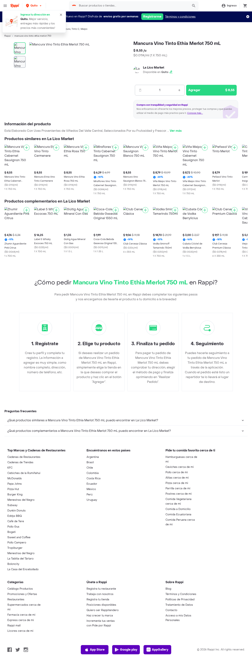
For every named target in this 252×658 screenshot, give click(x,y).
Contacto (171, 610)
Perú (89, 494)
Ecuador (92, 484)
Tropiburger (15, 548)
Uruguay (92, 500)
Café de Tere (15, 521)
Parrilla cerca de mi (177, 488)
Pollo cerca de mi (176, 472)
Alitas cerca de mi (177, 478)
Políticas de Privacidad (179, 599)
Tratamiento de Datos (179, 605)
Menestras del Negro (20, 500)
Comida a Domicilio (178, 509)
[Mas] (179, 90)
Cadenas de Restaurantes (23, 457)
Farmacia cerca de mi (21, 615)
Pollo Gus (13, 526)
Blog (168, 589)
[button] (34, 5)
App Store (97, 650)
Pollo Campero (16, 542)
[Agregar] (27, 148)
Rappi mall (13, 625)
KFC (10, 468)
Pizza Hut (13, 489)
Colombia (93, 473)
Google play (128, 650)
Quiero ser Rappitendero (103, 610)
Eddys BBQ (14, 516)
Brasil (90, 462)
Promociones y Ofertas (22, 594)
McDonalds (14, 478)
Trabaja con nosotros (100, 594)
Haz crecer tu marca (100, 615)
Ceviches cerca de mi (179, 467)
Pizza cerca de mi (176, 483)
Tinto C (76, 29)
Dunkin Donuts (16, 510)
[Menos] (140, 90)
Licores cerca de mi (20, 631)
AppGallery (160, 650)
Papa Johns (14, 484)
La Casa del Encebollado (23, 569)
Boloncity (13, 564)
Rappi (7, 35)
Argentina (93, 457)
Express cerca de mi (20, 620)
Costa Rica (94, 478)
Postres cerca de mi (178, 494)
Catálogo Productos (20, 589)
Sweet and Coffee (18, 537)
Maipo (84, 29)
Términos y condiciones (180, 16)
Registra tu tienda (98, 599)
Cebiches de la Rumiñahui (23, 473)
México (91, 489)
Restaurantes (15, 599)
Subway (12, 505)
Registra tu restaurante (101, 589)
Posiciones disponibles (101, 605)
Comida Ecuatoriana (178, 514)
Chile (90, 468)
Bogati (11, 532)
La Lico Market (153, 67)
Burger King (15, 494)
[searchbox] (133, 5)
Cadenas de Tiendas (20, 462)
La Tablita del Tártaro (20, 558)
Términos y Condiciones (180, 594)
